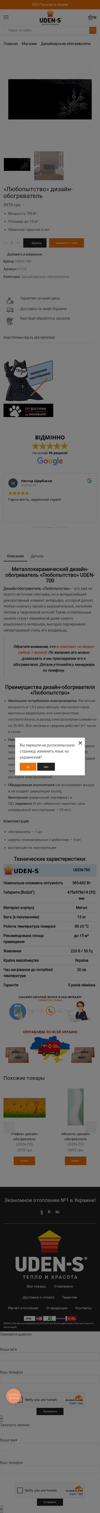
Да (28, 767)
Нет (46, 767)
